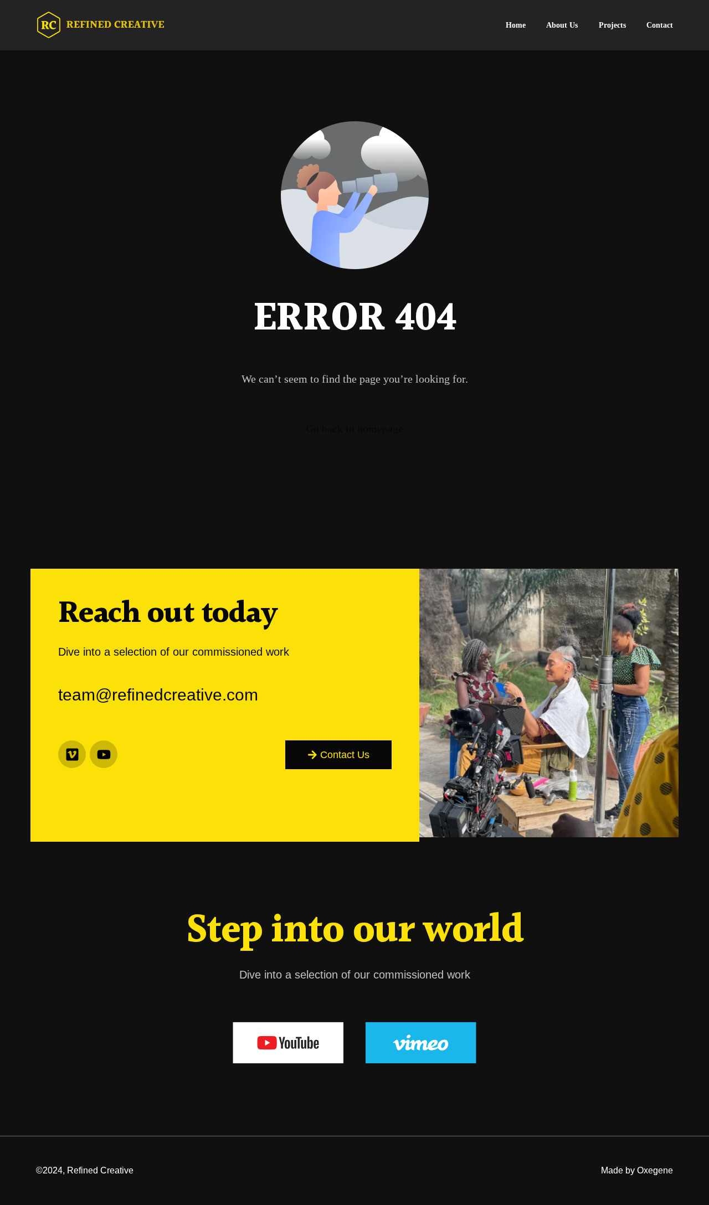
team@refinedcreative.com (158, 695)
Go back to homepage (354, 429)
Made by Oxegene (637, 1170)
